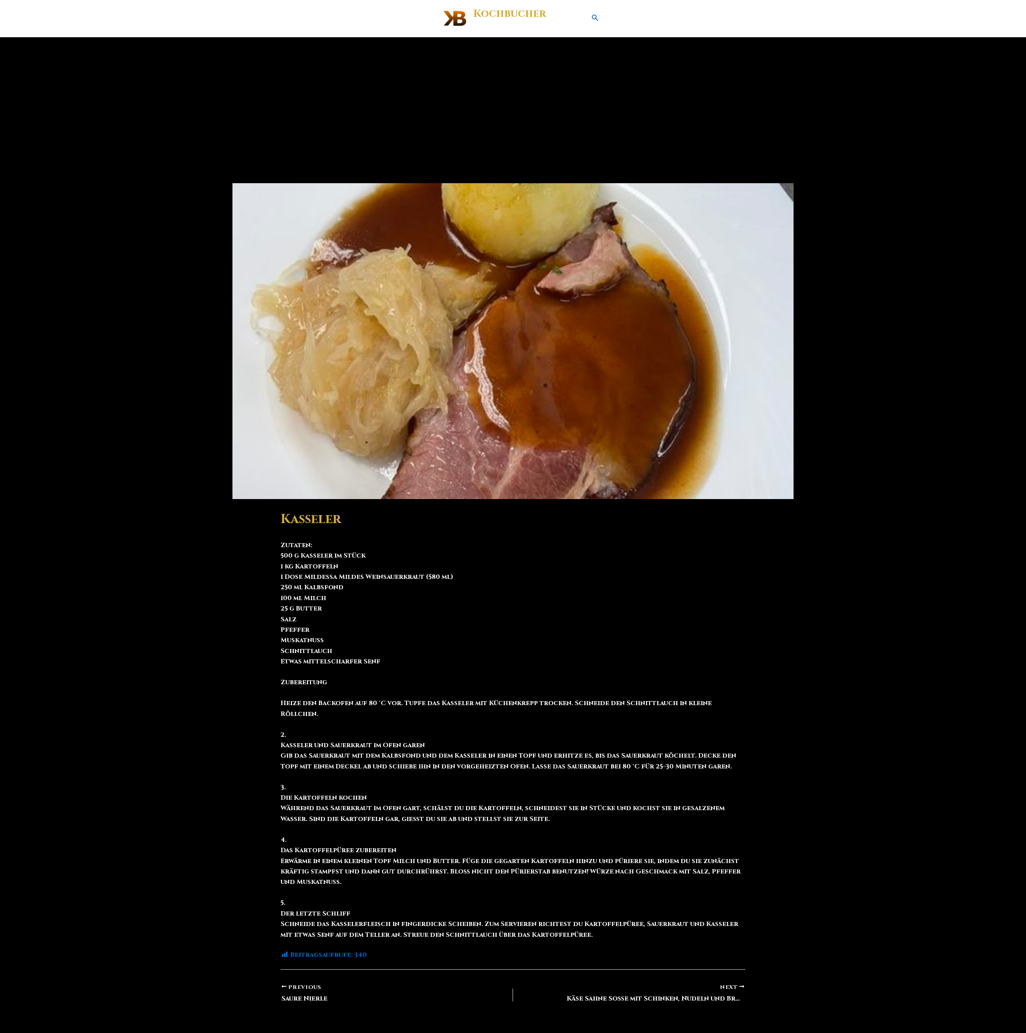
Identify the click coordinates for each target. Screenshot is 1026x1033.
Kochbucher (509, 14)
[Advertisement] (513, 97)
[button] (595, 18)
